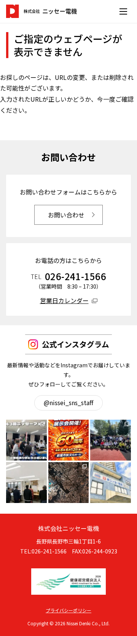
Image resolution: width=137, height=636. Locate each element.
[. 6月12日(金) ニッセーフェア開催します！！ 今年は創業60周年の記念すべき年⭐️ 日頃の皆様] (68, 440)
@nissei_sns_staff (68, 402)
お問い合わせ (66, 214)
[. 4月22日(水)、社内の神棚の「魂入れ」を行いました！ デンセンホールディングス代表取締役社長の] (26, 482)
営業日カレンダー (64, 300)
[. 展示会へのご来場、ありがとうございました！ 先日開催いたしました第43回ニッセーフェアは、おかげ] (26, 440)
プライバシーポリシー (68, 610)
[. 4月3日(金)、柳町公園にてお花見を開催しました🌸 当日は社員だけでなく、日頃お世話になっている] (68, 482)
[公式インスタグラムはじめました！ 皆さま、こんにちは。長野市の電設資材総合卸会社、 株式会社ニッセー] (110, 482)
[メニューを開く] (123, 11)
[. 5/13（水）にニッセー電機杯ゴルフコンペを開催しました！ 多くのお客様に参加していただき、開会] (110, 440)
